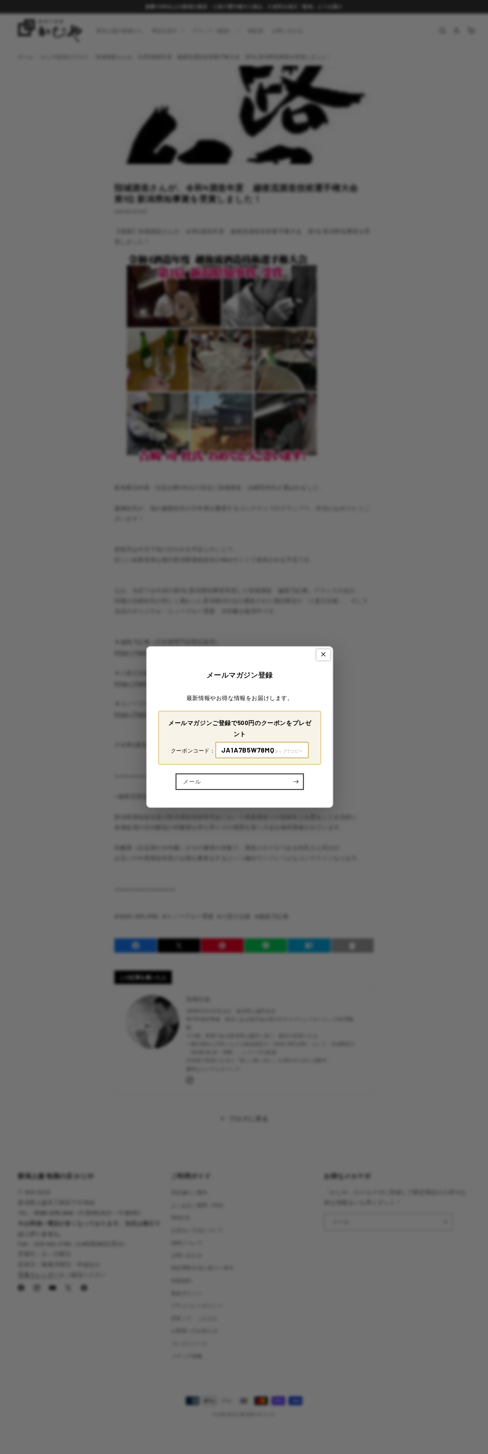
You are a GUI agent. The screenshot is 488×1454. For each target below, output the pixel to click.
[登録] (296, 781)
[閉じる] (323, 654)
